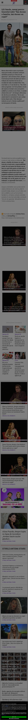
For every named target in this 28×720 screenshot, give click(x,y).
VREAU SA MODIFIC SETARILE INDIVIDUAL (14, 718)
